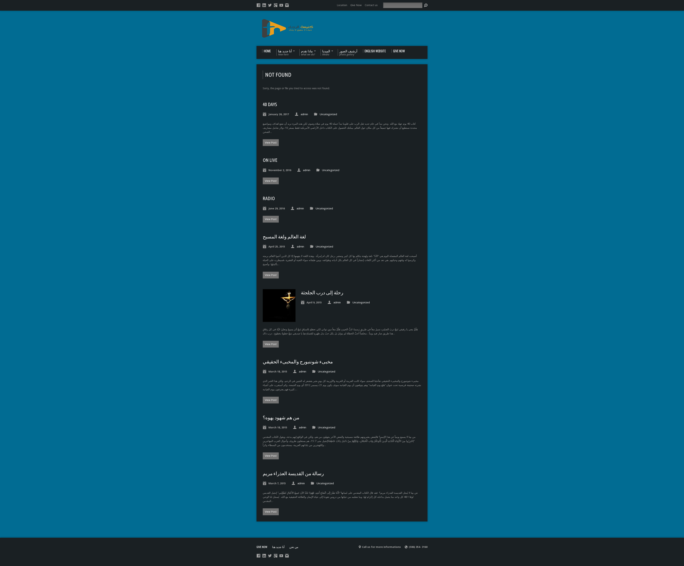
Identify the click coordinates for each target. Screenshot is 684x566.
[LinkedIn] (264, 5)
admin (304, 114)
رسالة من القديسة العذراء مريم (293, 473)
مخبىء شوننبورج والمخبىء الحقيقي (298, 361)
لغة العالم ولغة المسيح (284, 236)
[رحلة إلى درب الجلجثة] (279, 320)
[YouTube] (281, 5)
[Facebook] (258, 5)
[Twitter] (270, 5)
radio (269, 198)
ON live (270, 160)
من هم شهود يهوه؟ (281, 417)
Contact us (371, 5)
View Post (271, 142)
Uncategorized (328, 114)
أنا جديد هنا (278, 547)
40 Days (270, 104)
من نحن (293, 547)
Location (342, 5)
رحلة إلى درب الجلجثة (322, 292)
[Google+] (275, 5)
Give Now (356, 5)
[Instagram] (287, 5)
